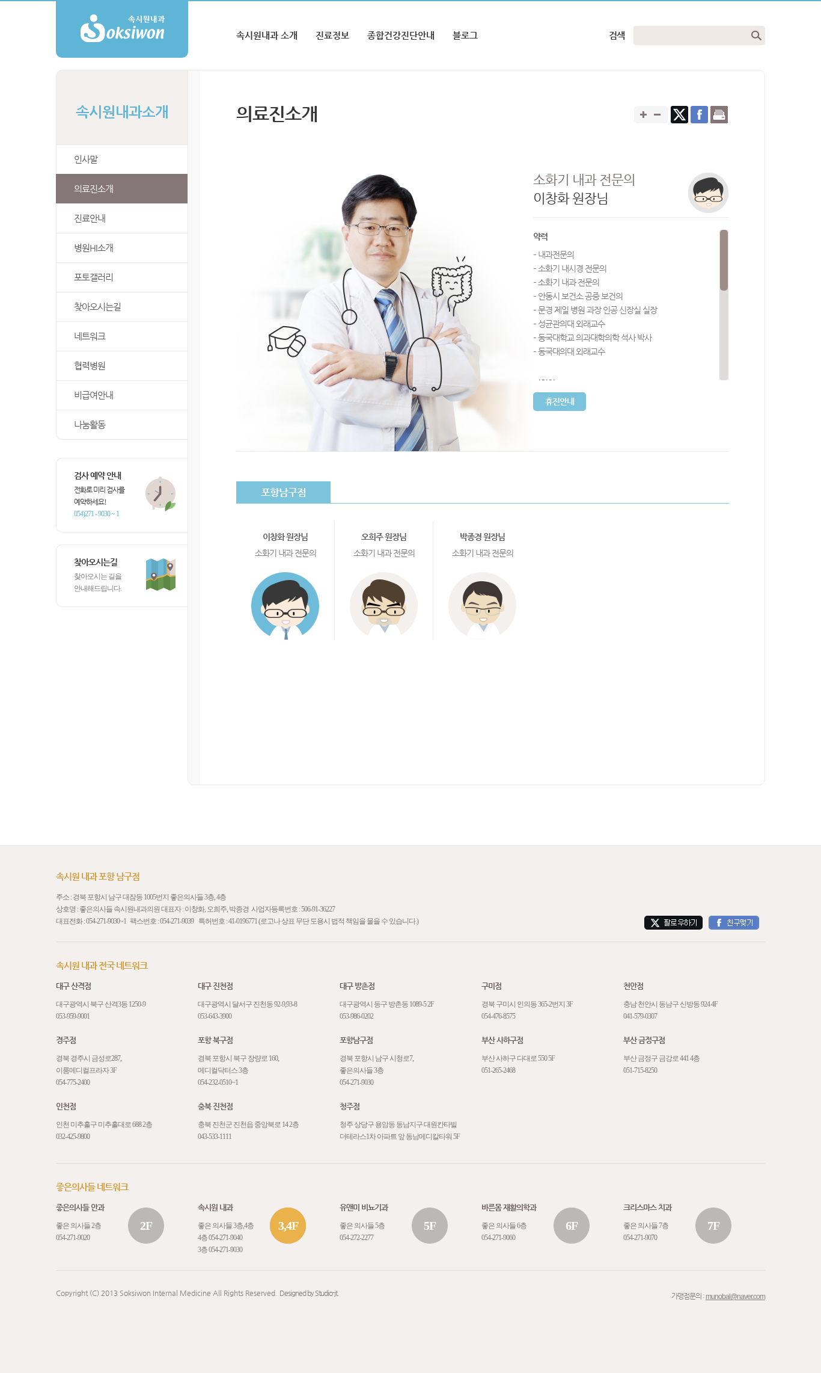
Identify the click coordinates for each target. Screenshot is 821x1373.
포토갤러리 (93, 277)
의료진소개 (93, 189)
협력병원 (89, 365)
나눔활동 (89, 424)
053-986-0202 (356, 1016)
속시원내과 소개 (267, 35)
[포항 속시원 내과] (122, 5)
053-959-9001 (73, 1016)
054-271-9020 (73, 1237)
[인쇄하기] (719, 114)
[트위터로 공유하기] (679, 114)
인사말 (85, 159)
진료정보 (332, 35)
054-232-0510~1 (218, 1082)
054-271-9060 (498, 1237)
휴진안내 (559, 401)
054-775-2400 (73, 1082)
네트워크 (89, 336)
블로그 (465, 35)
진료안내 (89, 218)
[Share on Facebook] (699, 114)
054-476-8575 (498, 1016)
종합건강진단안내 (401, 35)
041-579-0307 (640, 1016)
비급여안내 (93, 395)
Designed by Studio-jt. (309, 1293)
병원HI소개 (93, 247)
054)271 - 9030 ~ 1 (96, 514)
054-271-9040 (225, 1237)
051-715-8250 (640, 1070)
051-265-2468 (498, 1070)
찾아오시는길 (97, 306)
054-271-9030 (103, 921)
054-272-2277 (356, 1237)
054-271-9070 (640, 1237)
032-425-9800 (73, 1136)
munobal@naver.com (735, 1296)
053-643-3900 (214, 1016)
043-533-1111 (214, 1136)
